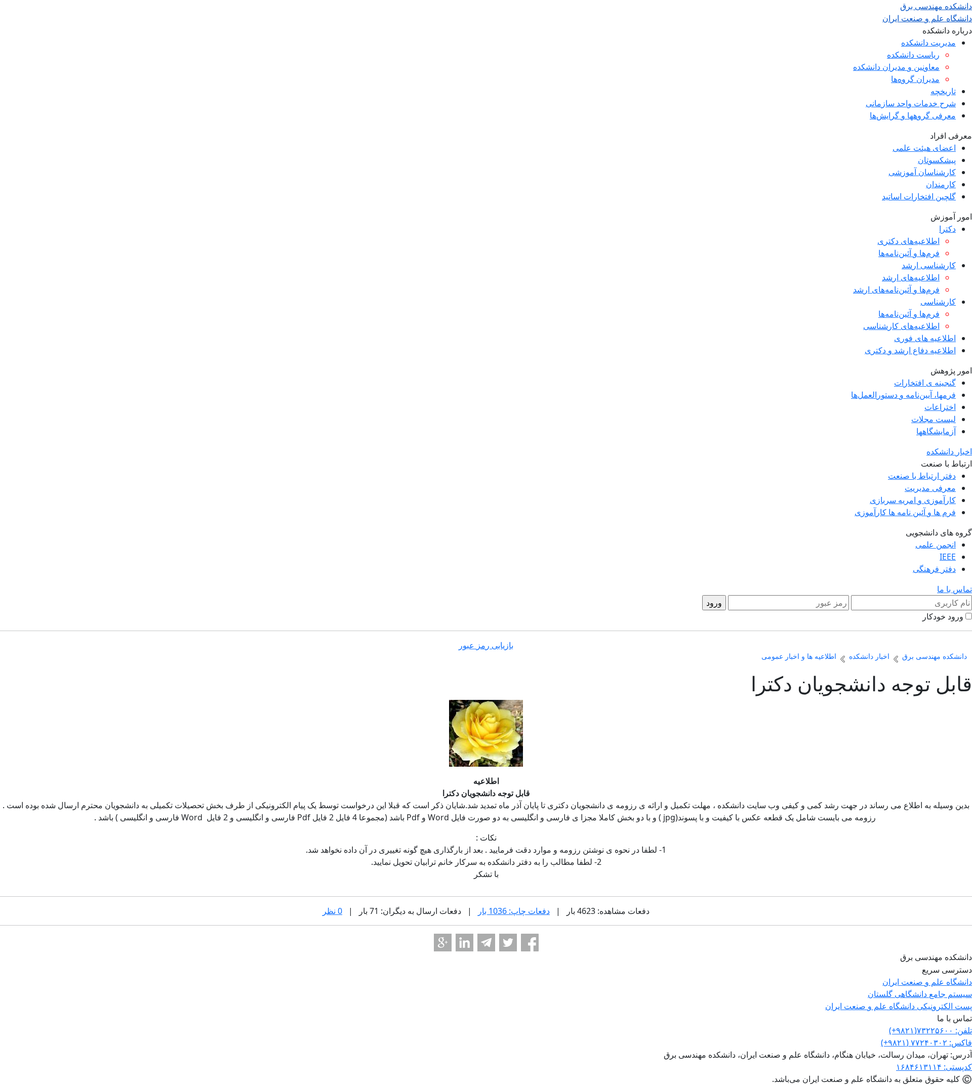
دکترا (947, 228)
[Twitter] (508, 942)
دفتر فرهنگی (934, 568)
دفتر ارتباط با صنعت (922, 475)
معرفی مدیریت (930, 487)
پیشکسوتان (937, 159)
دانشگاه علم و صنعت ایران (927, 981)
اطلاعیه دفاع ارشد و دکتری (910, 350)
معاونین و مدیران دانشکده (896, 66)
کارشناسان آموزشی (922, 172)
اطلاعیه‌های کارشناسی (901, 325)
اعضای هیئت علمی (924, 147)
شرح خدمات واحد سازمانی (911, 103)
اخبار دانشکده (949, 451)
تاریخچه (943, 91)
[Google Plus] (443, 942)
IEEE (948, 556)
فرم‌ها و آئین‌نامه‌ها (909, 253)
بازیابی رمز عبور (486, 645)
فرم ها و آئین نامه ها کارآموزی (905, 512)
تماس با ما (954, 589)
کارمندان (941, 184)
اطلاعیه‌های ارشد (911, 277)
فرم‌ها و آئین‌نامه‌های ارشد (896, 289)
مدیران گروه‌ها (915, 79)
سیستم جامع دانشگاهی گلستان (920, 993)
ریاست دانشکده (913, 54)
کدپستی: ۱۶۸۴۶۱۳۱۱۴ (934, 1066)
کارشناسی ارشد (929, 265)
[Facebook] (530, 942)
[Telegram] (486, 942)
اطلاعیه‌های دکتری (908, 240)
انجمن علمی (935, 544)
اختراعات (940, 406)
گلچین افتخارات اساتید (919, 196)
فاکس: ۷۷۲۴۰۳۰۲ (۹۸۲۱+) (926, 1042)
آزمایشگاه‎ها (936, 431)
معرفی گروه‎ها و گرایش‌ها (913, 115)
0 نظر (332, 910)
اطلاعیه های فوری (925, 338)
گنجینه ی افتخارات (925, 382)
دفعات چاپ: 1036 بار (514, 910)
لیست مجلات (933, 419)
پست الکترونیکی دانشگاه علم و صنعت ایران (898, 1006)
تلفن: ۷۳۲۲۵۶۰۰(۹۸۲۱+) (930, 1030)
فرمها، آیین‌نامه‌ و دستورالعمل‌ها (903, 394)
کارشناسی (938, 301)
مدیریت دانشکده (928, 42)
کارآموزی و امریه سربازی (913, 500)
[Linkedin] (464, 942)
